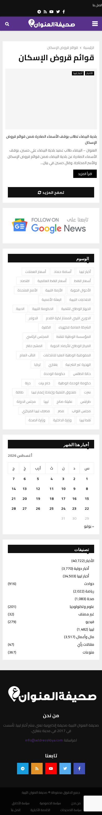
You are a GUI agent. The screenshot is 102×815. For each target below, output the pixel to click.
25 (51, 508)
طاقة (20, 392)
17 (63, 498)
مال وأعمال (85, 636)
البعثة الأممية (51, 299)
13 (24, 488)
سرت (87, 392)
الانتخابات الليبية (80, 299)
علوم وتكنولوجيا (82, 606)
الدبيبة (20, 308)
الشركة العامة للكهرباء (75, 327)
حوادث (89, 583)
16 (74, 498)
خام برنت (44, 383)
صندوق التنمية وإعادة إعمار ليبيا (53, 392)
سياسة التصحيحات (71, 810)
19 (38, 498)
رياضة (89, 591)
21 (14, 498)
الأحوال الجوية (80, 290)
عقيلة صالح (64, 401)
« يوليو (89, 526)
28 (14, 508)
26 (38, 508)
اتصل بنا (97, 5)
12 (38, 488)
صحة (90, 598)
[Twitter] (65, 768)
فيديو (90, 621)
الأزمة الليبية (54, 290)
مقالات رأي (85, 644)
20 (24, 498)
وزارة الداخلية (62, 420)
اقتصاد (25, 281)
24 (63, 508)
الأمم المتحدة (27, 290)
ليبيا (46, 401)
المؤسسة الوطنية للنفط (73, 336)
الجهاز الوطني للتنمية (76, 308)
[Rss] (37, 768)
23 (74, 508)
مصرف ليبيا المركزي (36, 411)
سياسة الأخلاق (21, 803)
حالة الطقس (82, 373)
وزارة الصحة (37, 420)
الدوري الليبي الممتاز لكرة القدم (68, 318)
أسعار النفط (82, 281)
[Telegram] (23, 768)
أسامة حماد (62, 271)
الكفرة (46, 327)
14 (14, 488)
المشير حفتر (34, 346)
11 (51, 488)
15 (87, 498)
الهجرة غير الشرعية (78, 364)
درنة (28, 383)
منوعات (88, 652)
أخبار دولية (81, 568)
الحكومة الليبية (42, 308)
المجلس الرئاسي (37, 336)
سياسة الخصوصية (50, 803)
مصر (61, 411)
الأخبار (89, 73)
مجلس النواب (81, 411)
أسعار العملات (35, 271)
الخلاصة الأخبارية (40, 810)
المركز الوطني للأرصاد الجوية (70, 346)
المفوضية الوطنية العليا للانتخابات (67, 355)
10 (63, 488)
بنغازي (53, 364)
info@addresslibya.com (44, 740)
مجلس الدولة (26, 401)
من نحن (76, 803)
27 (24, 508)
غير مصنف (86, 614)
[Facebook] (79, 768)
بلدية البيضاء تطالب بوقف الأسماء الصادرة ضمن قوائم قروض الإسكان (51, 139)
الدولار (33, 318)
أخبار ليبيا (77, 73)
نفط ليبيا (85, 420)
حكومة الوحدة (54, 373)
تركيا (37, 364)
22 (87, 508)
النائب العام (27, 355)
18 (51, 498)
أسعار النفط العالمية (51, 281)
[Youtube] (51, 768)
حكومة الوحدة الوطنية (74, 383)
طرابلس (85, 401)
